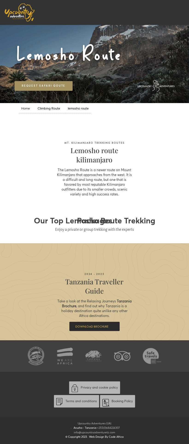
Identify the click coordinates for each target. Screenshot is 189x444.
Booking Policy (122, 401)
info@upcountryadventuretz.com (94, 432)
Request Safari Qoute (43, 86)
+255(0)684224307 (108, 427)
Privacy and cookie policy (99, 387)
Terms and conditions (81, 401)
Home (25, 108)
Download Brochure (92, 326)
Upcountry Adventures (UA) (94, 423)
